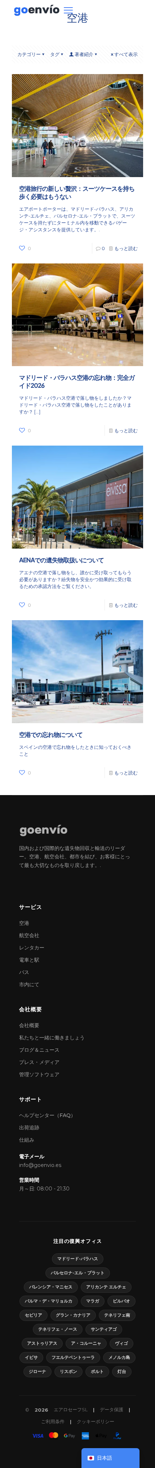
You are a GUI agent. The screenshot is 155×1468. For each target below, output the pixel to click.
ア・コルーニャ (86, 1343)
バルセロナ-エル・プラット (78, 1272)
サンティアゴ (104, 1329)
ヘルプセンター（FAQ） (47, 1115)
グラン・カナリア (73, 1315)
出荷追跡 (29, 1127)
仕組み (26, 1140)
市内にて (29, 984)
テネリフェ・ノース (57, 1329)
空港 (24, 923)
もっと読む (126, 248)
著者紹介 (84, 54)
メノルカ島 (119, 1357)
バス (24, 972)
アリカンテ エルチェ (106, 1286)
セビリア (33, 1315)
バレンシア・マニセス (50, 1286)
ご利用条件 (53, 1421)
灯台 (122, 1371)
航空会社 (29, 935)
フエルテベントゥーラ (73, 1357)
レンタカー (31, 947)
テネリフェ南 (117, 1315)
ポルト (97, 1371)
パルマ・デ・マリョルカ (48, 1301)
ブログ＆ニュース (39, 1050)
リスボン (68, 1371)
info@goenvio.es (40, 1165)
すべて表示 (126, 54)
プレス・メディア (39, 1062)
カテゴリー (29, 54)
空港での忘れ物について (51, 734)
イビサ (31, 1357)
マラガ (92, 1301)
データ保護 (111, 1409)
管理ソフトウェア (39, 1074)
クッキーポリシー (95, 1421)
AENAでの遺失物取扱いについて (61, 560)
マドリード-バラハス (77, 1258)
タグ (54, 54)
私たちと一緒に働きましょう (52, 1037)
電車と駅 (29, 960)
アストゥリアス (42, 1343)
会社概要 (29, 1025)
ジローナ (37, 1371)
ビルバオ (121, 1301)
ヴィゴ (121, 1343)
